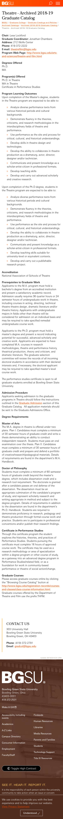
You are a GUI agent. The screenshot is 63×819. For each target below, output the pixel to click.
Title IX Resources (43, 758)
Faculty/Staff (8, 755)
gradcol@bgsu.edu (25, 646)
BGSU (5, 23)
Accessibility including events (13, 716)
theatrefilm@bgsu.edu (23, 49)
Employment (8, 749)
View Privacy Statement (15, 806)
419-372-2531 (9, 699)
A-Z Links (7, 730)
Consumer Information (13, 742)
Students (38, 746)
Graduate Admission (30, 403)
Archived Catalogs (10, 25)
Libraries (38, 727)
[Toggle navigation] (58, 3)
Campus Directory (11, 736)
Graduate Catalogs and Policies (42, 23)
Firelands (38, 715)
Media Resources (43, 733)
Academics (7, 724)
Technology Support (44, 752)
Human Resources (43, 721)
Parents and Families (44, 739)
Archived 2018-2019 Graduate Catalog (39, 25)
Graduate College (18, 23)
